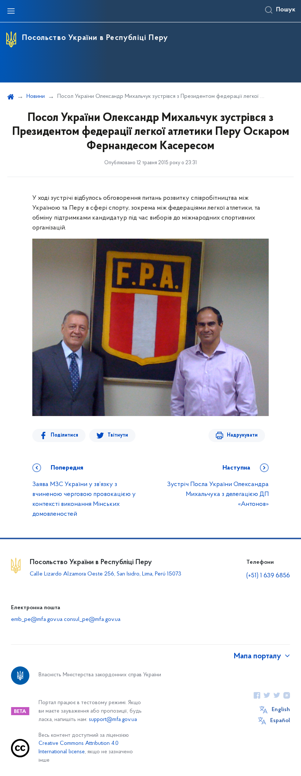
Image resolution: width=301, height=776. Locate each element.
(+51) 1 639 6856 (268, 576)
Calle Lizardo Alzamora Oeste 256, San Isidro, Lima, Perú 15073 (105, 574)
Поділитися (64, 435)
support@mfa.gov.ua (113, 719)
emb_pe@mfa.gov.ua (36, 619)
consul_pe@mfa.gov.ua (92, 619)
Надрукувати (242, 435)
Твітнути (118, 435)
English (281, 710)
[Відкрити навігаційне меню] (11, 11)
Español (280, 721)
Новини (35, 96)
